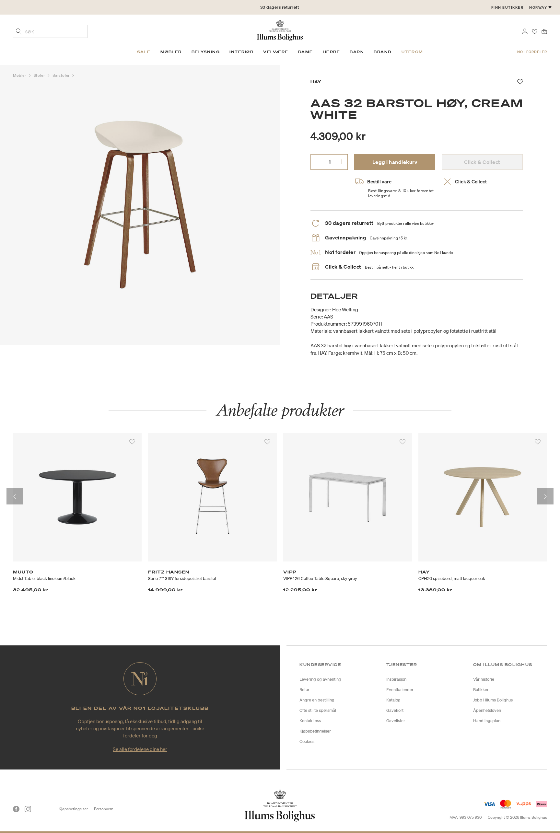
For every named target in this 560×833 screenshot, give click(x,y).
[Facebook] (16, 809)
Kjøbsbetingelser (315, 731)
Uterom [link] (412, 51)
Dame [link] (305, 51)
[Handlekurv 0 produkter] (544, 31)
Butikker (481, 689)
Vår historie (483, 679)
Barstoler (61, 75)
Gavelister (395, 720)
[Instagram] (28, 809)
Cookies (306, 741)
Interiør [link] (241, 51)
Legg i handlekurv (394, 162)
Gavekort (394, 710)
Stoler (40, 75)
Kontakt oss (310, 720)
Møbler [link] (171, 51)
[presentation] (14, 496)
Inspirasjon (396, 679)
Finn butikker (507, 7)
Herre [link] (331, 51)
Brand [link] (383, 51)
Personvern (103, 809)
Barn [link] (357, 51)
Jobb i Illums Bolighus (493, 700)
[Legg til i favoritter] (132, 442)
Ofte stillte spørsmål (317, 710)
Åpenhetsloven (487, 710)
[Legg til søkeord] (19, 32)
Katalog (393, 700)
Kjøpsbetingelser (73, 809)
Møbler (20, 75)
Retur (304, 689)
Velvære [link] (275, 51)
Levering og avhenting (320, 679)
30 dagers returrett (279, 7)
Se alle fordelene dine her (140, 749)
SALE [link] (144, 51)
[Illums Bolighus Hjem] (280, 30)
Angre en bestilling (316, 700)
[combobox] (50, 31)
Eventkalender (400, 689)
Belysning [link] (206, 51)
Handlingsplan (486, 720)
